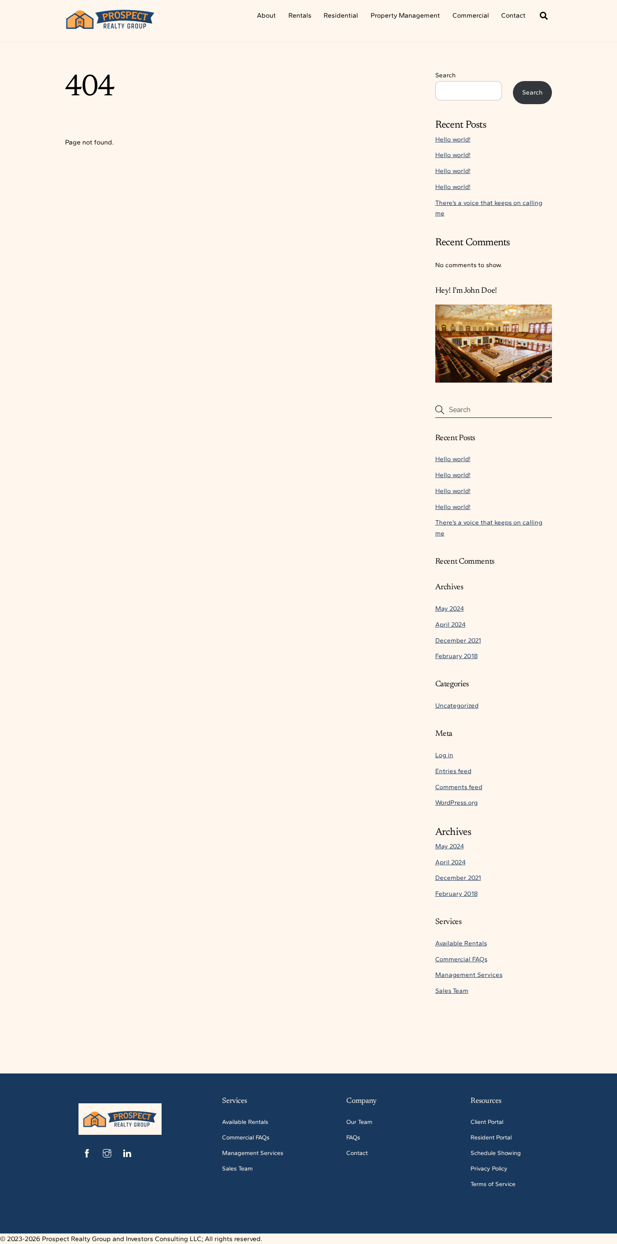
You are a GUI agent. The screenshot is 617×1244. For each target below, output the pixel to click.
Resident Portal (491, 1137)
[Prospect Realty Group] (110, 26)
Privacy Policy (489, 1168)
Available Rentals (461, 943)
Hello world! (453, 139)
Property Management (405, 15)
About (266, 15)
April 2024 (450, 624)
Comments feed (458, 787)
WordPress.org (456, 802)
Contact (513, 15)
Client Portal (487, 1122)
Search (445, 75)
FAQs (353, 1137)
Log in (444, 755)
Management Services (468, 975)
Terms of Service (493, 1184)
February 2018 (456, 656)
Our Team (359, 1122)
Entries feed (453, 771)
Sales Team (451, 991)
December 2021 (458, 640)
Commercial (470, 15)
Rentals (299, 15)
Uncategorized (456, 705)
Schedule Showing (496, 1153)
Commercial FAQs (461, 959)
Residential (341, 15)
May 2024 (449, 608)
